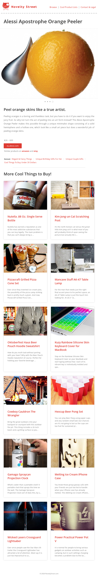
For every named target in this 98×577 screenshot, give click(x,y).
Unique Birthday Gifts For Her (49, 159)
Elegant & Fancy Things (22, 159)
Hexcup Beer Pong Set (69, 411)
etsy (36, 151)
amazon (25, 151)
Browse (53, 7)
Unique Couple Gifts (74, 159)
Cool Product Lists (68, 7)
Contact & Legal (88, 7)
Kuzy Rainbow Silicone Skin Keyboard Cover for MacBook (72, 346)
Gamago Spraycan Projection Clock (19, 476)
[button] (13, 145)
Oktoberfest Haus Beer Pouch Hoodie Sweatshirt (24, 344)
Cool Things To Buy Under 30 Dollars (20, 162)
